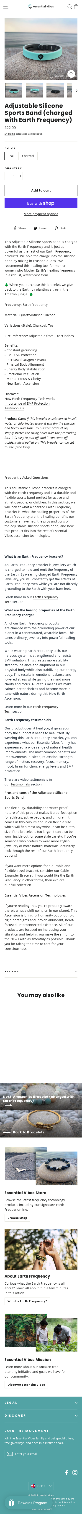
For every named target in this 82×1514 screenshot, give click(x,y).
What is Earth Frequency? (27, 1301)
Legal (11, 1403)
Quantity (13, 168)
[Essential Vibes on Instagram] (74, 1472)
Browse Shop (17, 1218)
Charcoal (28, 156)
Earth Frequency (30, 246)
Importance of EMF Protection (27, 403)
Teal (10, 156)
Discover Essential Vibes (26, 1385)
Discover (15, 1416)
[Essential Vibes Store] (41, 1165)
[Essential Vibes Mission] (41, 1332)
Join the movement (27, 1431)
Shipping (10, 133)
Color (10, 148)
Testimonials (14, 408)
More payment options (41, 214)
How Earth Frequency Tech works (30, 398)
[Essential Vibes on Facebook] (66, 1472)
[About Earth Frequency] (41, 1249)
